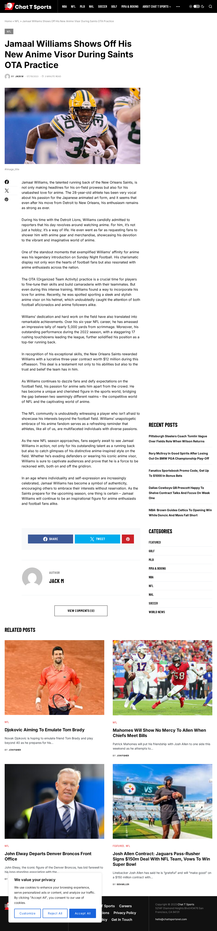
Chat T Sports (186, 904)
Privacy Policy (125, 913)
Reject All (55, 913)
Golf (152, 551)
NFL (17, 21)
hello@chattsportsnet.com (171, 919)
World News (157, 612)
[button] (196, 6)
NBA (151, 577)
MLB (151, 559)
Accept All (83, 913)
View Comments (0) (81, 611)
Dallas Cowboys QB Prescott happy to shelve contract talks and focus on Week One (179, 493)
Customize (27, 913)
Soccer (153, 603)
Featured (155, 542)
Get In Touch (121, 919)
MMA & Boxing (157, 568)
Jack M (56, 580)
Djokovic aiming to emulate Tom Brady (45, 729)
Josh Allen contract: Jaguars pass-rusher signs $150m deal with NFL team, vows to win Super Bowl (161, 859)
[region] (55, 898)
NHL (151, 594)
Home (8, 21)
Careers (125, 906)
